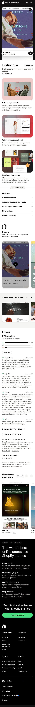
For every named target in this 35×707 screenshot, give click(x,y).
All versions (15, 451)
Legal (20, 668)
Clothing (5, 637)
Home (4, 649)
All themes (18, 434)
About (20, 661)
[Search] (27, 2)
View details (6, 451)
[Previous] (26, 297)
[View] (15, 312)
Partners (21, 664)
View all (20, 476)
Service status (23, 671)
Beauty (4, 641)
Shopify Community (8, 668)
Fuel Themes (8, 73)
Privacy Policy (6, 691)
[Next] (31, 297)
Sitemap (5, 700)
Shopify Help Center (8, 661)
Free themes (22, 641)
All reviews (7, 352)
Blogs (4, 671)
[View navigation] (31, 2)
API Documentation (8, 664)
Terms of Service (7, 686)
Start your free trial (17, 615)
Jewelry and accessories (6, 645)
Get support (7, 434)
